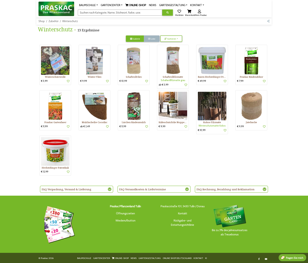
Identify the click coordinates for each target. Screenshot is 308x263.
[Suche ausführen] (167, 12)
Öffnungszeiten (125, 213)
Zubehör (53, 21)
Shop (41, 21)
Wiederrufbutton (125, 220)
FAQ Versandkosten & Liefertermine (142, 189)
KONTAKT (198, 258)
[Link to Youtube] (266, 259)
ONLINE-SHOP (121, 258)
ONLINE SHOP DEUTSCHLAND (177, 258)
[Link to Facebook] (259, 259)
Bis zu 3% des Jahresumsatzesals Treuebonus (229, 232)
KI (206, 258)
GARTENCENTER (101, 258)
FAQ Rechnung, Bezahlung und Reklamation (226, 189)
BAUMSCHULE (84, 258)
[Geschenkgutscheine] (58, 224)
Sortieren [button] (171, 38)
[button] (88, 5)
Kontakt (182, 213)
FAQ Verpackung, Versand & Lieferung (66, 189)
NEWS (134, 258)
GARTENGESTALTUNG (149, 258)
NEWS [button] (152, 5)
